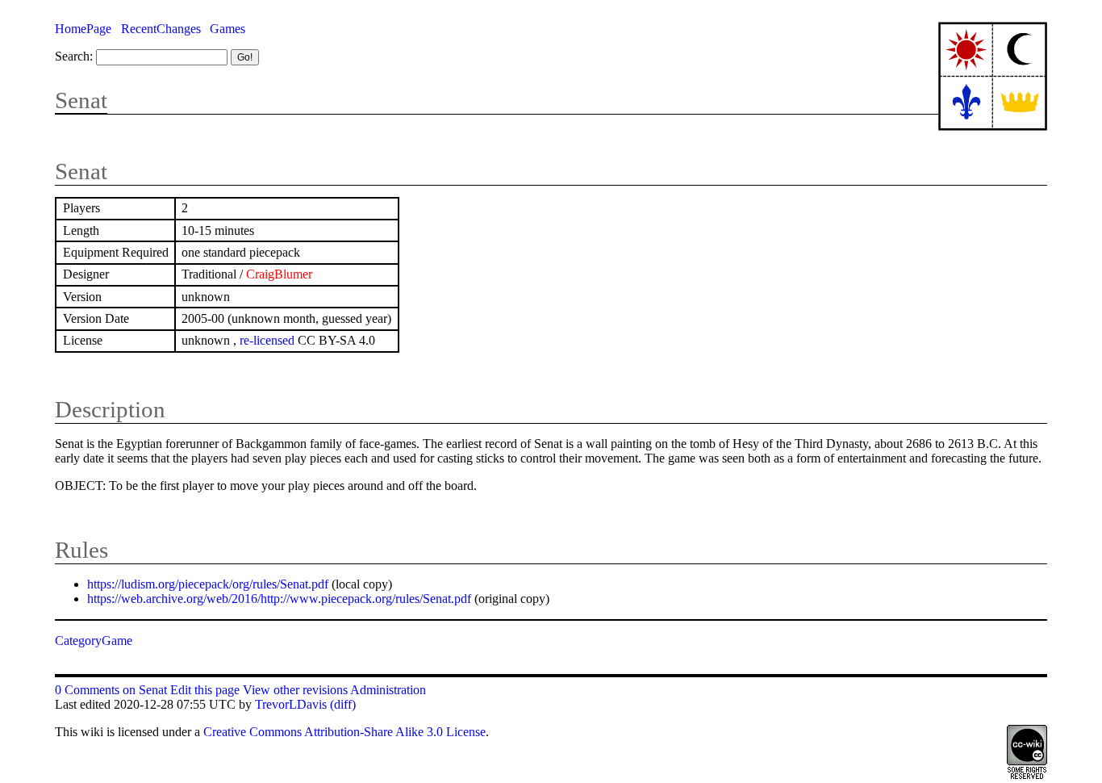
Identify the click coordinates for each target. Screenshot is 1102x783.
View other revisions (295, 690)
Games (227, 29)
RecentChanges (161, 29)
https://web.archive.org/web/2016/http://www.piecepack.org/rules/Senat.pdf (279, 598)
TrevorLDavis (291, 704)
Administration (388, 690)
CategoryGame (93, 640)
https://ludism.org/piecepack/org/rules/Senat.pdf (207, 584)
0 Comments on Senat (111, 690)
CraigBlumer (279, 274)
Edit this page (205, 690)
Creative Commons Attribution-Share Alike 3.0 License (344, 732)
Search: (74, 56)
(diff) (343, 704)
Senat (81, 100)
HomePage (83, 29)
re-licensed (267, 340)
